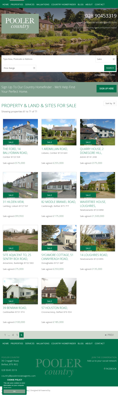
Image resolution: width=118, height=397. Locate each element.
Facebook (111, 368)
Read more (7, 387)
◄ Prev (109, 335)
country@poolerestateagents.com (96, 22)
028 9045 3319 (9, 370)
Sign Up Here (106, 88)
